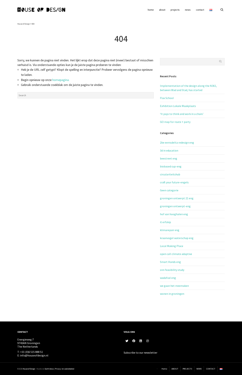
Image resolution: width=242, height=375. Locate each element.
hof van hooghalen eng (174, 214)
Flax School (167, 98)
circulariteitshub (170, 174)
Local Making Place (171, 246)
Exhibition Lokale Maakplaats (178, 106)
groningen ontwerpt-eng (175, 206)
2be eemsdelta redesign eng (177, 142)
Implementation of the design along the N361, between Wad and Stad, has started (188, 88)
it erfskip (165, 222)
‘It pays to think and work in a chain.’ (182, 114)
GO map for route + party (175, 122)
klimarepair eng (169, 230)
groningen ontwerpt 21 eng (176, 198)
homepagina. (60, 80)
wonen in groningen (172, 293)
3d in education (169, 150)
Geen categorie (169, 190)
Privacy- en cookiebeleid (64, 369)
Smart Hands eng (170, 262)
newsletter (150, 352)
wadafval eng (168, 278)
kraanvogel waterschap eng (176, 238)
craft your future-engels (174, 182)
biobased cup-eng (170, 166)
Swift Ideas (49, 369)
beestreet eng (168, 158)
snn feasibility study (172, 270)
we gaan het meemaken (174, 285)
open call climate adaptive (176, 254)
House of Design (29, 369)
